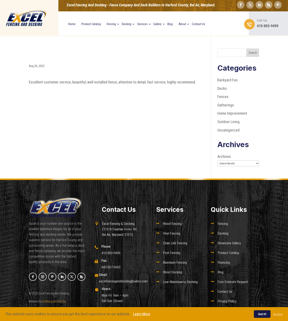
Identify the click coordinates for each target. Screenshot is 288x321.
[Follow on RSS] (268, 5)
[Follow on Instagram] (43, 277)
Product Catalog (91, 24)
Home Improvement (232, 113)
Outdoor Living (228, 122)
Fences (223, 96)
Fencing (111, 24)
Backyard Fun (227, 80)
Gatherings (225, 105)
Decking (126, 24)
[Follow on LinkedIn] (259, 5)
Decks (222, 88)
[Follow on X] (250, 5)
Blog (170, 24)
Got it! (262, 314)
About (182, 24)
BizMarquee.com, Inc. (54, 301)
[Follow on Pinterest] (278, 5)
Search (253, 52)
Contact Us (198, 24)
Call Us (262, 20)
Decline (278, 314)
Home (71, 24)
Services (142, 24)
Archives (224, 156)
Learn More (141, 314)
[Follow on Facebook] (241, 5)
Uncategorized (228, 130)
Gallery (157, 24)
